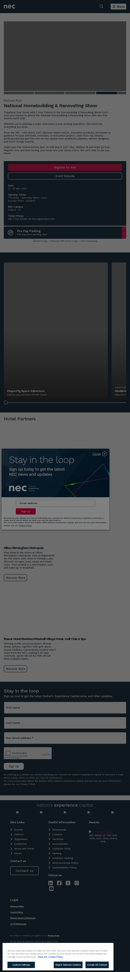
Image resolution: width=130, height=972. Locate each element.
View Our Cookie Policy (50, 957)
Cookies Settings (21, 965)
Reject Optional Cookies (68, 965)
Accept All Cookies (97, 965)
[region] (58, 956)
